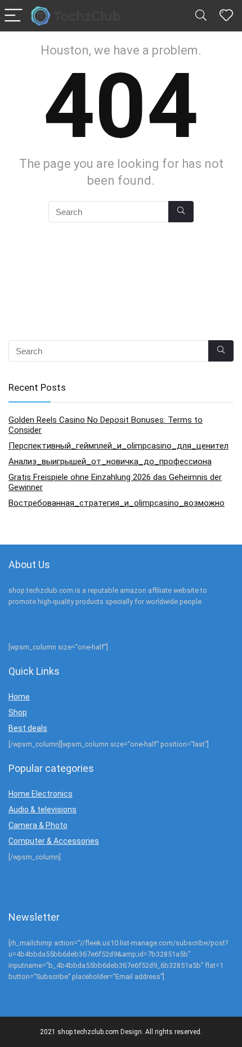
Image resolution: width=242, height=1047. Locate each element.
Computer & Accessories (53, 840)
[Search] (200, 16)
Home (19, 696)
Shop (17, 712)
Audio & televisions (42, 809)
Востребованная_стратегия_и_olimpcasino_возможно (116, 503)
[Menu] (13, 16)
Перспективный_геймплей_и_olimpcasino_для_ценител (118, 446)
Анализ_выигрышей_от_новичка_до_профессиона (110, 461)
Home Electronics (40, 793)
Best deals (27, 728)
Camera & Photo (38, 825)
